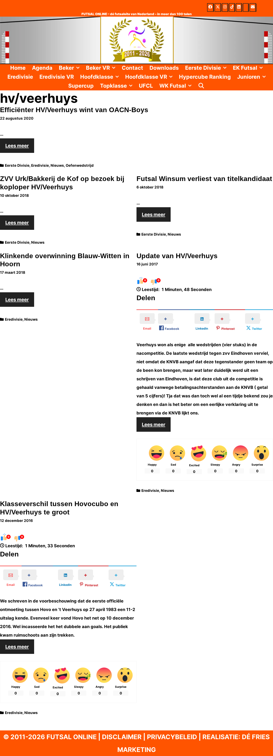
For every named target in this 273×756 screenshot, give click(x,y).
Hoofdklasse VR (146, 77)
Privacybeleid (172, 737)
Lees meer (19, 148)
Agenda (42, 68)
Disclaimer (122, 737)
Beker (66, 68)
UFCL (146, 86)
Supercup (81, 86)
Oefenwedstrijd (80, 165)
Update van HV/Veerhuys (177, 256)
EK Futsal (245, 68)
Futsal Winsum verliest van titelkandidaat (204, 178)
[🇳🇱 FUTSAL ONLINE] (136, 39)
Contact (132, 68)
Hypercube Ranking (205, 77)
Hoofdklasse (96, 77)
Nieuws (57, 165)
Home (18, 68)
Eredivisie (20, 77)
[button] (78, 68)
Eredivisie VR (56, 77)
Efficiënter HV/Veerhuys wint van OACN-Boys (74, 110)
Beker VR (98, 68)
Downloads (164, 68)
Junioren (248, 77)
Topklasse (113, 86)
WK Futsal (172, 86)
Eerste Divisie (203, 68)
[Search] (201, 85)
